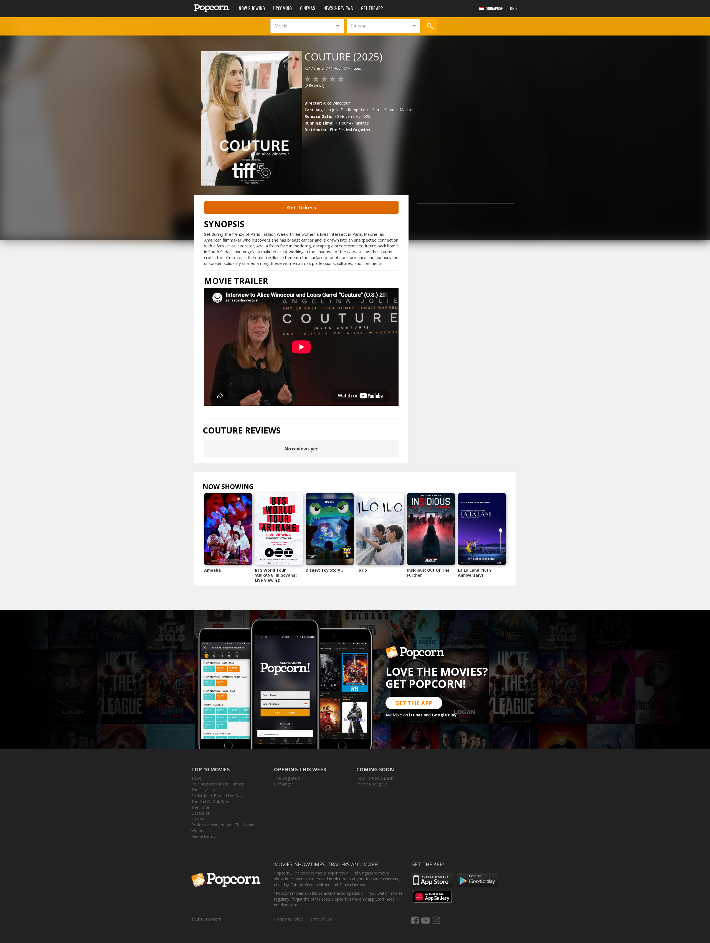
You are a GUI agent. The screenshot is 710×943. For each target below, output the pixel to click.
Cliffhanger (283, 784)
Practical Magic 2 (371, 784)
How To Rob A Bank (374, 778)
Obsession (200, 813)
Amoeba (212, 570)
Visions (197, 819)
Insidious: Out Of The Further (428, 572)
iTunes (416, 715)
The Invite (200, 807)
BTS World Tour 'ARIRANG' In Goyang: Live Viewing (276, 575)
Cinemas (307, 8)
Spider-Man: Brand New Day (216, 795)
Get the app (372, 8)
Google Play (444, 715)
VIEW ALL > (264, 487)
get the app (414, 703)
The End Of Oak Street (211, 801)
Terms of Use (320, 919)
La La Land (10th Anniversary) (474, 572)
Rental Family (203, 836)
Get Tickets (301, 207)
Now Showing (252, 8)
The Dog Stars (287, 778)
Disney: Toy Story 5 (325, 570)
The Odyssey (203, 789)
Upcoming (282, 8)
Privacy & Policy (288, 919)
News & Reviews (338, 8)
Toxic (196, 778)
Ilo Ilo (361, 570)
